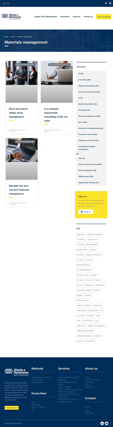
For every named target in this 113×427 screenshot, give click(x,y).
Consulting (80, 244)
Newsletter (83, 110)
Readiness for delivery (84, 305)
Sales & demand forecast (88, 164)
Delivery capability (92, 244)
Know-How (64, 17)
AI (79, 74)
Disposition (80, 255)
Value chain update (64, 387)
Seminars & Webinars (38, 407)
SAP (102, 310)
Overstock (96, 290)
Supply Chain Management (45, 17)
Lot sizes (79, 285)
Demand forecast (82, 249)
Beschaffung (81, 239)
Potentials (88, 295)
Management (89, 285)
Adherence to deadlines (94, 234)
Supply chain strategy (87, 182)
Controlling (83, 80)
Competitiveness (93, 239)
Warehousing (90, 341)
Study (97, 320)
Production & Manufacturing (89, 128)
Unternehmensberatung (84, 336)
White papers (35, 404)
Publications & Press (86, 140)
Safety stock (97, 305)
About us (76, 17)
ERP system (80, 260)
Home (6, 36)
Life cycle (89, 280)
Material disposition (86, 104)
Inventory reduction (83, 275)
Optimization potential (84, 290)
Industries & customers (92, 380)
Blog (32, 402)
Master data (100, 285)
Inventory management (87, 92)
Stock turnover (87, 320)
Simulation (90, 315)
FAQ (32, 409)
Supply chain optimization (85, 331)
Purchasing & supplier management (87, 148)
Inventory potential (103, 17)
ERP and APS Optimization (67, 392)
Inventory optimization (84, 270)
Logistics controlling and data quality (69, 389)
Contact (87, 407)
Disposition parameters (94, 255)
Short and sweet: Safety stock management (18, 113)
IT (79, 98)
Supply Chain (81, 326)
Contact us (88, 17)
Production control (86, 134)
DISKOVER (93, 249)
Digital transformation (87, 86)
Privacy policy (89, 413)
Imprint (87, 410)
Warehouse (80, 341)
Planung (79, 295)
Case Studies (89, 382)
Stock (98, 315)
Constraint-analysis (37, 380)
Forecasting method (83, 265)
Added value (81, 234)
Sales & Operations (86, 170)
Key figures (80, 280)
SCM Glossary (84, 176)
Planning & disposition (87, 116)
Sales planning (93, 310)
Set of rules (80, 315)
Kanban (94, 275)
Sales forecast (81, 310)
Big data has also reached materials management (19, 189)
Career (87, 384)
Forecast (89, 260)
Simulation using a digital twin (40, 377)
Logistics (97, 280)
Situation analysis (37, 382)
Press (81, 122)
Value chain (98, 336)
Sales (81, 158)
